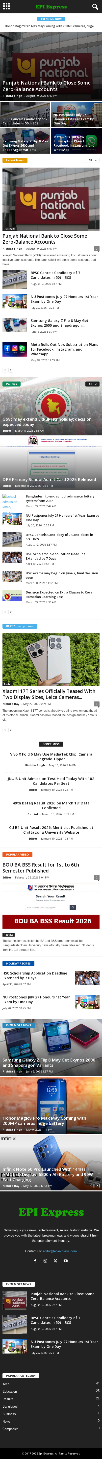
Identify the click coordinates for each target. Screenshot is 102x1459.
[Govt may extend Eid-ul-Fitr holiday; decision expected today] (51, 406)
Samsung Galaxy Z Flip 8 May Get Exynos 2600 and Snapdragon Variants (25, 145)
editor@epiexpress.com (60, 1251)
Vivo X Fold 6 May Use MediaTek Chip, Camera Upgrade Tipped (51, 756)
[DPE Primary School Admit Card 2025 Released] (51, 462)
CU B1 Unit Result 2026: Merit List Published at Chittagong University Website (51, 830)
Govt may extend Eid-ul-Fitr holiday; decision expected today (47, 421)
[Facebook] (36, 1261)
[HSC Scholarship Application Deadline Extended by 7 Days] (12, 557)
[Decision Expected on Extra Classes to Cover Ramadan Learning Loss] (12, 595)
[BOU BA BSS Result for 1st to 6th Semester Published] (51, 909)
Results (8, 934)
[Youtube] (66, 1261)
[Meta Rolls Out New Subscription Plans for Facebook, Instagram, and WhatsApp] (14, 349)
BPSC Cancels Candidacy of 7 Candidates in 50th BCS (24, 121)
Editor (6, 430)
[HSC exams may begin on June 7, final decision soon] (12, 576)
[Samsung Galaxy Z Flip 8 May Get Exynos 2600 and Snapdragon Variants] (14, 325)
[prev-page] (4, 370)
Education (9, 1391)
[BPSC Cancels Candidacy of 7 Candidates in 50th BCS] (14, 279)
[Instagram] (46, 1261)
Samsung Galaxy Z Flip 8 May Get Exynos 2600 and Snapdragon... (59, 323)
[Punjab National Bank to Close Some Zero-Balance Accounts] (51, 66)
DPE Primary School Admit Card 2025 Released (49, 479)
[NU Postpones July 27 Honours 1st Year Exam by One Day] (14, 301)
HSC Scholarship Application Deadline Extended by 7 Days (55, 556)
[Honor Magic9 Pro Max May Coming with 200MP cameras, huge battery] (51, 1105)
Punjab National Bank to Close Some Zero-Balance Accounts (46, 86)
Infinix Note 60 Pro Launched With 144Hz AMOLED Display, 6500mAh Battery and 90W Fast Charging (47, 1174)
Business (10, 229)
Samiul (33, 814)
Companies (10, 1429)
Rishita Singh (12, 95)
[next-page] (10, 370)
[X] (56, 1261)
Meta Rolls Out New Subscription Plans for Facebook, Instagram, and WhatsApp (74, 143)
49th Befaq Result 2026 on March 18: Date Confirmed (51, 805)
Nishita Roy (10, 704)
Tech (7, 684)
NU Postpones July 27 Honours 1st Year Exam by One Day (73, 118)
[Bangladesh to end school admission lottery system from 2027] (12, 504)
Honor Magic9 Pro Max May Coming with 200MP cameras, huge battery (44, 1120)
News (6, 1421)
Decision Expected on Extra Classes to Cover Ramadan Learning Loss (60, 594)
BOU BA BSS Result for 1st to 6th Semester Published (40, 868)
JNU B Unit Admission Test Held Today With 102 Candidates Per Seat (51, 781)
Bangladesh (10, 1406)
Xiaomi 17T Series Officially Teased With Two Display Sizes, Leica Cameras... (48, 694)
